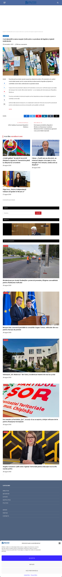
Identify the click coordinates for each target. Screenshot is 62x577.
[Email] (4, 104)
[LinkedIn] (4, 95)
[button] (59, 543)
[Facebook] (4, 83)
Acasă (4, 31)
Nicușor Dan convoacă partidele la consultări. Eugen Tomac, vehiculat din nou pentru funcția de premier (30, 329)
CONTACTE (6, 516)
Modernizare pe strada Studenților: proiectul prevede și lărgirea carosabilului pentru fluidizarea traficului (30, 281)
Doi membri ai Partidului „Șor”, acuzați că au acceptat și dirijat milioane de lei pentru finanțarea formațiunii (30, 421)
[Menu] (5, 2)
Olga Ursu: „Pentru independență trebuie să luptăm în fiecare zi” (14, 191)
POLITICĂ (6, 245)
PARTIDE (5, 513)
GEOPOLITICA (6, 500)
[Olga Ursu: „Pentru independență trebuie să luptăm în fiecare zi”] (16, 179)
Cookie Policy (27, 575)
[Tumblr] (4, 100)
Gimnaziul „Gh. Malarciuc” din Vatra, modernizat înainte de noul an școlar (29, 375)
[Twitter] (4, 87)
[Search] (57, 2)
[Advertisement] (31, 18)
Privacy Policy (34, 575)
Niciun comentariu (21, 44)
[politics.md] (31, 2)
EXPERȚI (5, 497)
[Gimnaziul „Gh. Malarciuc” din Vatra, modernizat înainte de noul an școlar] (31, 355)
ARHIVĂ (5, 510)
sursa (10, 109)
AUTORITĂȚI (5, 35)
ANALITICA (6, 490)
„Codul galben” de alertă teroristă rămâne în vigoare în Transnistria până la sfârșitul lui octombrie (16, 160)
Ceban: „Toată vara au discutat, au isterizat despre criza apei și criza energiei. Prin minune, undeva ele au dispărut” (44, 161)
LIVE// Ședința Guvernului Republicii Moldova (18, 126)
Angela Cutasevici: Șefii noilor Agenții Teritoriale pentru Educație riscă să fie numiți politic (30, 468)
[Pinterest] (4, 91)
